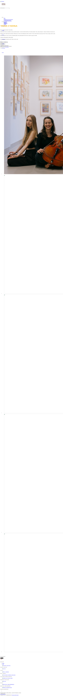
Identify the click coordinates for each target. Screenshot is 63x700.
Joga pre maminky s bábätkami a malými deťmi (6, 676)
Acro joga (1, 670)
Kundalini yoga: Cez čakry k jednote (4, 679)
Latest (3, 664)
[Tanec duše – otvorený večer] (6, 665)
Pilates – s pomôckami (3, 673)
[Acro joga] (4, 668)
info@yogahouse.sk (2, 694)
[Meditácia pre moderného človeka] (7, 687)
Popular (3, 663)
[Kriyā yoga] (4, 681)
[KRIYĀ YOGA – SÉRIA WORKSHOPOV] (8, 684)
